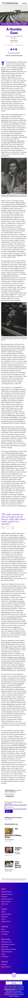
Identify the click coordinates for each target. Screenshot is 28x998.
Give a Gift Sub (5, 931)
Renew (3, 929)
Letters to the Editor (6, 914)
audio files (13, 141)
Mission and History (6, 891)
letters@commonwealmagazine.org (14, 55)
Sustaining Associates (6, 951)
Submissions (4, 916)
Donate (3, 954)
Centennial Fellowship (6, 894)
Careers (3, 919)
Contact (3, 911)
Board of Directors (6, 901)
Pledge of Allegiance (7, 668)
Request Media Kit (6, 966)
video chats (7, 142)
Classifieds (4, 964)
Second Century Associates (8, 944)
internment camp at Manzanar (16, 657)
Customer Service (5, 921)
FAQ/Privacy (4, 904)
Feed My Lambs (10, 796)
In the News (4, 896)
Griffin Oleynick (14, 40)
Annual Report (5, 956)
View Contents (8, 819)
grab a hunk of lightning (15, 255)
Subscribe (24, 3)
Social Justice (19, 44)
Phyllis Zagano (9, 869)
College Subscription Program (8, 949)
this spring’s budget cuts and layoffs (11, 747)
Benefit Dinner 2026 (6, 942)
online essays (20, 141)
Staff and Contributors (6, 899)
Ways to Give (5, 939)
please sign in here (9, 989)
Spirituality (10, 44)
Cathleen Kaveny (10, 839)
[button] (11, 49)
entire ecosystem (16, 700)
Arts (5, 44)
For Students (4, 934)
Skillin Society (4, 946)
